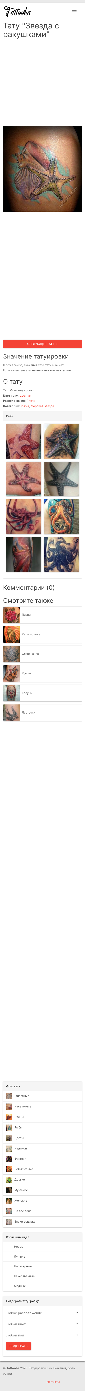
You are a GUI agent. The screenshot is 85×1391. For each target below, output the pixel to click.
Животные (21, 1096)
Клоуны (27, 693)
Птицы (19, 1117)
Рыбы (25, 406)
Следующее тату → (42, 344)
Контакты (53, 1381)
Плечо (30, 400)
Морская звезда (42, 406)
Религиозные (31, 634)
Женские (20, 1200)
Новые (18, 1246)
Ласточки (28, 712)
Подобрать (18, 1346)
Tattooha (17, 11)
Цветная (25, 395)
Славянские (30, 653)
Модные (19, 1286)
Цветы (19, 1138)
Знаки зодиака (24, 1221)
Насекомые (22, 1106)
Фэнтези (20, 1158)
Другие (19, 1179)
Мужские (21, 1190)
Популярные (22, 1266)
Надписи (20, 1148)
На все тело (22, 1211)
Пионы (26, 614)
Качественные (24, 1276)
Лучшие (19, 1256)
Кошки (26, 673)
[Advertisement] (42, 83)
